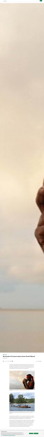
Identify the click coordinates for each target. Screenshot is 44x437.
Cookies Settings (31, 433)
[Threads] (9, 361)
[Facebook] (5, 361)
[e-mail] (12, 361)
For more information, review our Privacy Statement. (9, 435)
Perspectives (5, 354)
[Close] (43, 433)
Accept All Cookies (36, 433)
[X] (6, 361)
